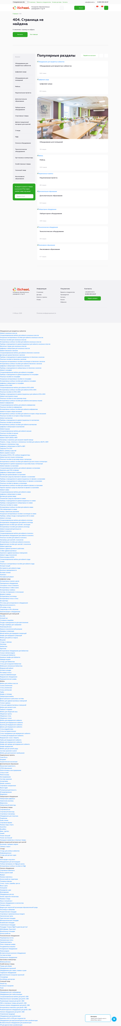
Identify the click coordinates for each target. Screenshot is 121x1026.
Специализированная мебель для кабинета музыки (15, 431)
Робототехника (4, 774)
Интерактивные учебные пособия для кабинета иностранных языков (21, 400)
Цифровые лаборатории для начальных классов (15, 348)
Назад (101, 56)
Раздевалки (3, 818)
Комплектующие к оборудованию (10, 611)
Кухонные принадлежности (8, 570)
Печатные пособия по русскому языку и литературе (16, 459)
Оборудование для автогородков (10, 861)
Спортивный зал (5, 809)
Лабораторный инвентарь (8, 805)
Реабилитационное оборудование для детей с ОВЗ (15, 1009)
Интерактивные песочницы (8, 596)
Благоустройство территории (9, 879)
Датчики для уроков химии (8, 496)
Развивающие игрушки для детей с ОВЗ (12, 1001)
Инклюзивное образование (50, 249)
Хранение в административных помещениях (13, 553)
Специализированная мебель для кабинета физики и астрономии (20, 468)
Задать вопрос (93, 298)
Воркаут (2, 875)
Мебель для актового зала (8, 707)
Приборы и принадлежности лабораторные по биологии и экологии (20, 368)
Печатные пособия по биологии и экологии (13, 359)
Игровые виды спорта (6, 824)
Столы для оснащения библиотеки (10, 664)
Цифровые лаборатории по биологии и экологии (15, 366)
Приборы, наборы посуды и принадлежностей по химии (17, 516)
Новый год (3, 983)
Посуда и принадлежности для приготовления (14, 622)
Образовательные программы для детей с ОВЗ (14, 998)
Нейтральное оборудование (8, 957)
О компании (32, 2)
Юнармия (3, 759)
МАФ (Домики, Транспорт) (8, 929)
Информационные (5, 853)
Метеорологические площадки (9, 920)
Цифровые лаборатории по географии (12, 383)
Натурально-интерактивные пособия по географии (15, 379)
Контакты (65, 2)
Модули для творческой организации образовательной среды (19, 907)
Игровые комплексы (6, 877)
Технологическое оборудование (52, 231)
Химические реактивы (7, 801)
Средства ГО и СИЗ (6, 448)
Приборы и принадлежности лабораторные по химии (16, 503)
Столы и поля (4, 772)
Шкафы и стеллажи (6, 694)
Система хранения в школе (8, 751)
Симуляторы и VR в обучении (9, 609)
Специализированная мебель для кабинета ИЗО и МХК (17, 387)
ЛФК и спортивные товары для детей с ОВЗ (13, 1003)
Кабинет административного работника (12, 548)
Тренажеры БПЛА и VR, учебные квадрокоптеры (15, 455)
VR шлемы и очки (5, 607)
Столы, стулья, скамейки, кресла (10, 883)
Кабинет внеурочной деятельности (10, 529)
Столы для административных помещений (13, 705)
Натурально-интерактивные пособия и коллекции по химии (18, 513)
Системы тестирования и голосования (12, 592)
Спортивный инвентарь (7, 811)
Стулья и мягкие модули (7, 653)
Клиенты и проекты (42, 297)
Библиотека (3, 646)
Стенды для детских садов (8, 855)
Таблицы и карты (5, 846)
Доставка (39, 294)
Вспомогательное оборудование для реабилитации (15, 1022)
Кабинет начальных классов (8, 333)
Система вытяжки (5, 955)
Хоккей (2, 833)
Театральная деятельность (8, 790)
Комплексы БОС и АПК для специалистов (13, 1018)
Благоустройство (5, 933)
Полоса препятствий (6, 872)
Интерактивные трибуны (7, 590)
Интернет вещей (5, 566)
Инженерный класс (6, 627)
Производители (64, 294)
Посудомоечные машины (7, 946)
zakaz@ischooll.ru (90, 2)
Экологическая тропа (6, 916)
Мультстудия (4, 787)
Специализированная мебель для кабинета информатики (17, 405)
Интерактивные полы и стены (9, 598)
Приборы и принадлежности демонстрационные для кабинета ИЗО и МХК (22, 394)
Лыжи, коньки (4, 820)
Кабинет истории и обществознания (11, 411)
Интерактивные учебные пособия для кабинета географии (18, 381)
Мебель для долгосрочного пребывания (12, 753)
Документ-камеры (5, 594)
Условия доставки (56, 2)
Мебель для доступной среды (9, 748)
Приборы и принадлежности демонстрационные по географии (19, 374)
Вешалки (3, 640)
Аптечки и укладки (5, 670)
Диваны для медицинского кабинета (11, 727)
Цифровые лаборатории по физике (11, 472)
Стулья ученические (6, 685)
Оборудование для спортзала (9, 816)
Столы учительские (6, 690)
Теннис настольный (6, 838)
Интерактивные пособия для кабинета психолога (15, 542)
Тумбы (2, 692)
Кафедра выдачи (5, 659)
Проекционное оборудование (9, 583)
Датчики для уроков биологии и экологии (12, 355)
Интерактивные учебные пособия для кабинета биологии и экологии (21, 363)
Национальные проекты (48, 178)
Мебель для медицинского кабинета (11, 720)
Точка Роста (3, 757)
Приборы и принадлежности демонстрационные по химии (18, 500)
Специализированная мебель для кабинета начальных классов (19, 335)
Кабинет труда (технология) (8, 555)
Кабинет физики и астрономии (9, 466)
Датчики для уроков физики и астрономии (13, 474)
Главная (15, 13)
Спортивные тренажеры (7, 814)
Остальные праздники (6, 985)
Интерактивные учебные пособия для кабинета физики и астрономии (21, 485)
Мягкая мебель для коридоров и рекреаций (13, 633)
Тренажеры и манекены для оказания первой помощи (16, 440)
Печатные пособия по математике (10, 422)
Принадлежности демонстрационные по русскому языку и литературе (21, 463)
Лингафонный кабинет (7, 576)
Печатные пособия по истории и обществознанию (15, 416)
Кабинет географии (6, 370)
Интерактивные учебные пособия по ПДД (13, 866)
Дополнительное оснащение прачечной (12, 975)
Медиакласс (3, 794)
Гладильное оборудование (8, 972)
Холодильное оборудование (8, 948)
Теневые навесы (5, 905)
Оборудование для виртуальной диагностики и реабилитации (19, 1020)
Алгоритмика (4, 781)
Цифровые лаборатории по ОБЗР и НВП (12, 446)
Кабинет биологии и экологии (9, 350)
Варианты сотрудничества (44, 2)
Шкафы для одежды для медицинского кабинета (15, 744)
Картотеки (3, 648)
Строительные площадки (7, 925)
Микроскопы (4, 803)
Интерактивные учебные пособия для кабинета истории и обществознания (23, 413)
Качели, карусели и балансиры (9, 896)
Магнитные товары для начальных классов (13, 346)
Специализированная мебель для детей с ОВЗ (14, 996)
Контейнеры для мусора (7, 979)
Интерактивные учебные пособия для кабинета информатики (19, 409)
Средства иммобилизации (8, 674)
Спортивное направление (8, 785)
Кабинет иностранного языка (9, 396)
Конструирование (5, 777)
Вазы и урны (4, 885)
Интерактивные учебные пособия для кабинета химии (16, 507)
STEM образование (6, 768)
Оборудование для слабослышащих (11, 994)
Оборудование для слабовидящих (10, 992)
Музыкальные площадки (7, 931)
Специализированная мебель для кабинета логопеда (16, 520)
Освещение (3, 888)
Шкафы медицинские (6, 746)
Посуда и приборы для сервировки (10, 624)
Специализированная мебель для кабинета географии (16, 372)
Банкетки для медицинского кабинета (11, 722)
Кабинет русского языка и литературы (11, 457)
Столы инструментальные (8, 731)
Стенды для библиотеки (7, 661)
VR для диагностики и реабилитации (11, 1025)
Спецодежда (4, 977)
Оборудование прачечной (8, 968)
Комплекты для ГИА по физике (9, 470)
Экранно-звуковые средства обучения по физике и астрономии (19, 487)
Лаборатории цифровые (7, 798)
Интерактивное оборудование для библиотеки (14, 651)
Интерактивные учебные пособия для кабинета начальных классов (20, 342)
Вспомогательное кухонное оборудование (13, 953)
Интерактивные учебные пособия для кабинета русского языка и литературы (23, 461)
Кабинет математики (6, 418)
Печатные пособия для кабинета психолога (13, 537)
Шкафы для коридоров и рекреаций (11, 635)
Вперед (106, 56)
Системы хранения (6, 779)
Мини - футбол (4, 831)
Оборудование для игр (7, 894)
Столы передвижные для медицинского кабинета (15, 733)
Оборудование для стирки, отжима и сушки (13, 970)
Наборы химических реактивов (9, 511)
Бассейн (2, 616)
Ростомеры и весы (5, 672)
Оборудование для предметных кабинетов (56, 66)
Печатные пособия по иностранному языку (13, 398)
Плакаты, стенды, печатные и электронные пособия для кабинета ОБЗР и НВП (24, 442)
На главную (34, 34)
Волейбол (3, 829)
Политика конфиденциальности (46, 313)
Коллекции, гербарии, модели (9, 844)
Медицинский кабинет (6, 668)
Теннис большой (5, 835)
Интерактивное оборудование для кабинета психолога (16, 535)
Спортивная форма (6, 822)
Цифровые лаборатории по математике (12, 426)
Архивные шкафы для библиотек (10, 657)
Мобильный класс (5, 962)
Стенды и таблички (6, 642)
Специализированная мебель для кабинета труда (15, 559)
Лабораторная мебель (7, 696)
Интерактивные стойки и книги (9, 587)
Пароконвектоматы (6, 942)
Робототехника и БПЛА (7, 557)
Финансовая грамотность (7, 766)
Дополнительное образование (51, 195)
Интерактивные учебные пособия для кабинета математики (18, 424)
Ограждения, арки (5, 890)
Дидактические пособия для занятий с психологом (15, 544)
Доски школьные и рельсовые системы (12, 698)
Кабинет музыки (5, 429)
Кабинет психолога (6, 531)
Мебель (42, 160)
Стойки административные (8, 550)
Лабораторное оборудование (51, 213)
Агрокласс (3, 574)
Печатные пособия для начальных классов (13, 339)
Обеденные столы (5, 716)
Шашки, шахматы (5, 783)
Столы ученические (6, 687)
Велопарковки (4, 892)
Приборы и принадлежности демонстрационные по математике (19, 420)
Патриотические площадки (8, 912)
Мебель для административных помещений (13, 701)
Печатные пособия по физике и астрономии (13, 483)
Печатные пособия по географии (10, 376)
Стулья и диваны (5, 703)
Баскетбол (3, 827)
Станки (2, 561)
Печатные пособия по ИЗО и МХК (10, 392)
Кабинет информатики (7, 403)
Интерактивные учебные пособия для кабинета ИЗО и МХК (18, 389)
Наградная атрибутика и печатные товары (13, 840)
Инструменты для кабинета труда (10, 568)
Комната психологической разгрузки (11, 629)
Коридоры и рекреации (7, 631)
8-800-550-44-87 (102, 2)
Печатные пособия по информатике (11, 407)
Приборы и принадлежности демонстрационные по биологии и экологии (22, 357)
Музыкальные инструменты (8, 435)
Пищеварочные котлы (7, 938)
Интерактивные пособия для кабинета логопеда (14, 526)
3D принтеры (4, 600)
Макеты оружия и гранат (7, 453)
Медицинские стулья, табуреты (9, 737)
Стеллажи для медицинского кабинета (11, 735)
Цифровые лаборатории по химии (10, 494)
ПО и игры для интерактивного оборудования (14, 603)
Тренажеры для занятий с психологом (11, 540)
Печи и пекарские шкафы (7, 944)
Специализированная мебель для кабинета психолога (16, 533)
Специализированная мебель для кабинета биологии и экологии (19, 352)
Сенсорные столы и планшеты (9, 585)
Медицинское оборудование (8, 677)
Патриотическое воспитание (8, 761)
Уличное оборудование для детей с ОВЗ (12, 1012)
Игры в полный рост (6, 901)
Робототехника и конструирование (10, 770)
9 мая (1, 988)
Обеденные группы (6, 714)
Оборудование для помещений (51, 142)
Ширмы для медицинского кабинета (11, 742)
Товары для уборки (6, 966)
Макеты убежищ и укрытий (8, 450)
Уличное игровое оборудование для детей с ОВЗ (15, 1005)
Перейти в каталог (89, 55)
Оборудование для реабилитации (10, 1016)
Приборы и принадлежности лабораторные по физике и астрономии (21, 481)
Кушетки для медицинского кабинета (11, 724)
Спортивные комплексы (7, 870)
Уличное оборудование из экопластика (12, 903)
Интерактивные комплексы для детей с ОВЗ (13, 1007)
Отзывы (39, 299)
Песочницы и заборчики (7, 909)
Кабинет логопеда (5, 518)
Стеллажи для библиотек (7, 655)
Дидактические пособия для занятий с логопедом (15, 524)
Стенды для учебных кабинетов (9, 851)
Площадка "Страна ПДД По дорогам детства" (14, 927)
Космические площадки (7, 922)
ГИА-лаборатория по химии (8, 509)
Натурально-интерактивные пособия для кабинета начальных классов (21, 337)
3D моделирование (6, 792)
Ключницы (3, 644)
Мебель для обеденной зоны (9, 711)
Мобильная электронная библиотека (11, 666)
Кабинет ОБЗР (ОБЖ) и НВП (8, 437)
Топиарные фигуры (6, 881)
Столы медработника (6, 729)
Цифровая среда (46, 84)
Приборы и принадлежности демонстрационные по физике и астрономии (22, 479)
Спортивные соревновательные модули (12, 914)
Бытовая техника (5, 572)
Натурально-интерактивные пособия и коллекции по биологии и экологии (22, 361)
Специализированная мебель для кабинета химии (15, 492)
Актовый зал (4, 618)
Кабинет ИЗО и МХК (6, 385)
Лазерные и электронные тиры (9, 444)
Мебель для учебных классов (9, 683)
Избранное (63, 302)
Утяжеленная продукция (7, 1014)
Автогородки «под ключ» (7, 859)
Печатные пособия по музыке (9, 433)
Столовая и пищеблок (6, 620)
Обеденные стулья (6, 718)
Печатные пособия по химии (8, 505)
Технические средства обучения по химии (13, 498)
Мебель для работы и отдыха (9, 637)
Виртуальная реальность (7, 605)
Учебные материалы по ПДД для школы (12, 864)
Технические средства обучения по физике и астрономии (17, 476)
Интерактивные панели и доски (9, 581)
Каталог (20, 34)
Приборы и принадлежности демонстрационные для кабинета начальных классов (25, 344)
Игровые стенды (5, 898)
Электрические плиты (6, 940)
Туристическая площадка (7, 918)
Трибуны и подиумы (6, 709)
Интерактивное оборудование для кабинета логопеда (16, 522)
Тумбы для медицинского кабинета (10, 740)
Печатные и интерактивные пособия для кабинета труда (17, 563)
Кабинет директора (6, 546)
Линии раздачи (4, 951)
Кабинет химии (4, 490)
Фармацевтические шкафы (8, 679)
